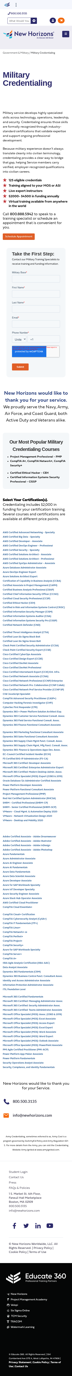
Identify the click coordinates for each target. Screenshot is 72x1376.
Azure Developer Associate (17, 881)
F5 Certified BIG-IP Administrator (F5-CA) (25, 759)
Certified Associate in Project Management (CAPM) (30, 585)
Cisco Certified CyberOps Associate (22, 654)
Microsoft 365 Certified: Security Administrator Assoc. (31, 1005)
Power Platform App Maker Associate (23, 1054)
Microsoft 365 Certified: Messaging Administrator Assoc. (33, 1001)
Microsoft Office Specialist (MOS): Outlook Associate (31, 1041)
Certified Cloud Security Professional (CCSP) (26, 598)
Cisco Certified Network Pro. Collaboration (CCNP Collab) (33, 685)
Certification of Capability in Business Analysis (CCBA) (32, 581)
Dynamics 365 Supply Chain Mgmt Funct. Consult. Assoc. (33, 741)
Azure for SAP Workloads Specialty (21, 885)
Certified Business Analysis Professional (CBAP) (28, 590)
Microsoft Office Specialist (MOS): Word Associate (29, 1032)
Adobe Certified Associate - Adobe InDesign (26, 845)
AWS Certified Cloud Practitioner (20, 903)
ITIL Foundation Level (14, 989)
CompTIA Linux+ (11, 928)
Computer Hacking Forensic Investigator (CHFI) (28, 703)
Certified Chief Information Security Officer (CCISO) (30, 594)
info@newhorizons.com (24, 1210)
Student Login (18, 1172)
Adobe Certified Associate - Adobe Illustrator (27, 841)
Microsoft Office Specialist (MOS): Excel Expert (28, 1027)
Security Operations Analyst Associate (23, 1063)
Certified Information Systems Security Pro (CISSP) (30, 620)
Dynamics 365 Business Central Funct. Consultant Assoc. (33, 976)
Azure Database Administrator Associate (24, 568)
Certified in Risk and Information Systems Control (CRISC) (34, 607)
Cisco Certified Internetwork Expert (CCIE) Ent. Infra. (32, 672)
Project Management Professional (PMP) (24, 794)
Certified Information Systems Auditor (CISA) (27, 616)
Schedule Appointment (18, 236)
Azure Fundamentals (14, 854)
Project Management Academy (28, 1299)
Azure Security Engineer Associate (21, 894)
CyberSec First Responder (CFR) (20, 707)
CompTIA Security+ (13, 945)
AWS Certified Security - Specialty (21, 550)
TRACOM (16, 1321)
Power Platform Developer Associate (22, 785)
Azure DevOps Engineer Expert (19, 572)
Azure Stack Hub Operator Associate (22, 898)
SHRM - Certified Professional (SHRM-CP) (25, 803)
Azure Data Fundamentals (16, 872)
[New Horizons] (28, 33)
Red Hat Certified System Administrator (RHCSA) (29, 798)
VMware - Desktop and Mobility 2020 (23, 820)
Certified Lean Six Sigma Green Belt (22, 641)
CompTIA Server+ (12, 954)
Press (12, 1182)
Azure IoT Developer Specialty (19, 889)
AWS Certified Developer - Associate (22, 541)
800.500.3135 (18, 13)
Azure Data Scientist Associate (19, 876)
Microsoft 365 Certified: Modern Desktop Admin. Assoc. (32, 772)
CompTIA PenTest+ (13, 936)
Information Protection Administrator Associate (28, 985)
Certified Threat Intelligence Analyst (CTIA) (26, 632)
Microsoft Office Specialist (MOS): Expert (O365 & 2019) (32, 776)
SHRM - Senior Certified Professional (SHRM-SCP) (29, 807)
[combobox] (19, 21)
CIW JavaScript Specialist (16, 694)
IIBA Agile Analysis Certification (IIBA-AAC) (26, 963)
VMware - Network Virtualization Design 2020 (27, 816)
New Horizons (18, 1294)
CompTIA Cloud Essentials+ (17, 907)
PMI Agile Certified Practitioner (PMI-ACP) (25, 1050)
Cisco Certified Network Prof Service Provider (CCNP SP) (33, 690)
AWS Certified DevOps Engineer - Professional (28, 546)
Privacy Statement (20, 1362)
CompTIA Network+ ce (15, 932)
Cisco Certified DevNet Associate (20, 663)
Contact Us (16, 1177)
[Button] (65, 34)
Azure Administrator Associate (19, 859)
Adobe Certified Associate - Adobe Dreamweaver (29, 836)
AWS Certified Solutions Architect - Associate (27, 554)
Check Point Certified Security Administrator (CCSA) (31, 645)
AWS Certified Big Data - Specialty (21, 537)
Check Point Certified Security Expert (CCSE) (27, 650)
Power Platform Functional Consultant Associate (28, 789)
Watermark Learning (22, 1327)
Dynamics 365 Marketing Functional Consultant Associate (33, 732)
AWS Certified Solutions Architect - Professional (28, 559)
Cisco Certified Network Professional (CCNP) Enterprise (33, 681)
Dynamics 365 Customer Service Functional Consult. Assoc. (34, 716)
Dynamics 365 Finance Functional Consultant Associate (32, 725)
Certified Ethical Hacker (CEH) (19, 603)
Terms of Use (37, 1252)
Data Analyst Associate (15, 967)
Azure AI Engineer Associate (18, 863)
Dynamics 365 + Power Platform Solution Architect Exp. (32, 712)
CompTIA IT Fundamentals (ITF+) (20, 923)
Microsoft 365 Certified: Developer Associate (27, 763)
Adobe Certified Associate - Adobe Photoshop (27, 850)
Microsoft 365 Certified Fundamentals (23, 997)
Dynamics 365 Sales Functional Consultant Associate (30, 737)
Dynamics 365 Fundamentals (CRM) (22, 972)
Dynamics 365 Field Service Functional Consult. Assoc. (31, 720)
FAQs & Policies (19, 1188)
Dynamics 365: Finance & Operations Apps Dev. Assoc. (32, 750)
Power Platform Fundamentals (19, 1058)
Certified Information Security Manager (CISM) (27, 612)
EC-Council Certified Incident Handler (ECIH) (27, 754)
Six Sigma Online (20, 1310)
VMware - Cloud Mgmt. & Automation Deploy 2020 (30, 812)
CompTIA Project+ (12, 941)
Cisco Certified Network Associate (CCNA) (25, 676)
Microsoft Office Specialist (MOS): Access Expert (28, 1023)
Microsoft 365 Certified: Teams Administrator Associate (32, 1010)
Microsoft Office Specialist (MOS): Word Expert (28, 1036)
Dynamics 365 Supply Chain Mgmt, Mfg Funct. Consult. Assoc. (35, 745)
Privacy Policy (43, 1248)
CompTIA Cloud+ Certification (19, 914)
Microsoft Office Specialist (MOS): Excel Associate (29, 1019)
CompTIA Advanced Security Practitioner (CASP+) (29, 698)
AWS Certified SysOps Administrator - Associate (29, 563)
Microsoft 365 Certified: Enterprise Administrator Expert (33, 767)
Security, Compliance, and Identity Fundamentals (29, 1067)
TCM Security (19, 1316)
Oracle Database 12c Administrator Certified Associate (32, 781)
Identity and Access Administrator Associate (26, 980)
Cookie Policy (18, 1252)
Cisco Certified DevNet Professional (22, 668)
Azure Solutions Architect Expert (20, 576)
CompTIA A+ (9, 958)
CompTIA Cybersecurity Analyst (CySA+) (25, 919)
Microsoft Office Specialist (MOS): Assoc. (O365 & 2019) (32, 1014)
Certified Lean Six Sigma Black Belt (21, 637)
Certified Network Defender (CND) (21, 625)
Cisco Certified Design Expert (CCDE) (23, 659)
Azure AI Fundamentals (15, 867)
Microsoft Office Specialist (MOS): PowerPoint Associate (32, 1045)
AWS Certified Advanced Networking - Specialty (29, 532)
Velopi (14, 1305)
